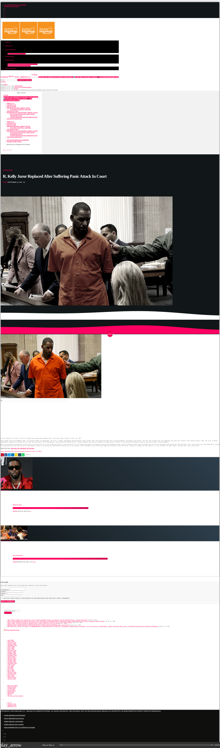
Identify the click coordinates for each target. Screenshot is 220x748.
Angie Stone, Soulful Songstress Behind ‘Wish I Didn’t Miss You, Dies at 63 (32, 624)
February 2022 (12, 672)
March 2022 (11, 671)
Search (24, 80)
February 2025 (12, 642)
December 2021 (12, 673)
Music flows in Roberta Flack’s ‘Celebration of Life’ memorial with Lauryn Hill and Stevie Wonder (40, 622)
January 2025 (12, 644)
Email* (3, 593)
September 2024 (12, 645)
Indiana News (12, 690)
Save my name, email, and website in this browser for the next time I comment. (36, 598)
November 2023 (12, 653)
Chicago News (12, 688)
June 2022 (11, 667)
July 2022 (11, 666)
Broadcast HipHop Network (22, 448)
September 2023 (12, 655)
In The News (8, 170)
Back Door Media (18, 555)
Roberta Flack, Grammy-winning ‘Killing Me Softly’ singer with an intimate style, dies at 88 (38, 625)
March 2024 (11, 649)
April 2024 (11, 648)
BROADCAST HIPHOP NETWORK (12, 630)
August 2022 (11, 664)
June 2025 (11, 640)
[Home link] (28, 38)
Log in (10, 702)
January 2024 (12, 652)
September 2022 (12, 663)
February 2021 (12, 677)
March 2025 (11, 641)
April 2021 (11, 675)
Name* (3, 591)
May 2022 (10, 668)
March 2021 (11, 676)
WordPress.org (12, 706)
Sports (10, 694)
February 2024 (12, 650)
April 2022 (11, 670)
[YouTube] (5, 8)
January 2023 (12, 659)
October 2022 (12, 662)
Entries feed (12, 704)
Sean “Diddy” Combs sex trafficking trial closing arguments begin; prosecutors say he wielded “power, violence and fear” (50, 508)
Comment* (5, 590)
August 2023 (11, 657)
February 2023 (12, 658)
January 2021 (12, 679)
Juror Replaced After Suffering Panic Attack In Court (18, 451)
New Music (11, 693)
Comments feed (12, 705)
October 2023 (12, 654)
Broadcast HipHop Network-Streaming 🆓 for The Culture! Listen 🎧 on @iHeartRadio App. (78, 77)
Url (2, 595)
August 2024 (11, 646)
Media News (11, 692)
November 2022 (12, 661)
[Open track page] (57, 745)
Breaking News (17, 504)
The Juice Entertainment (15, 696)
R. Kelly (39, 451)
